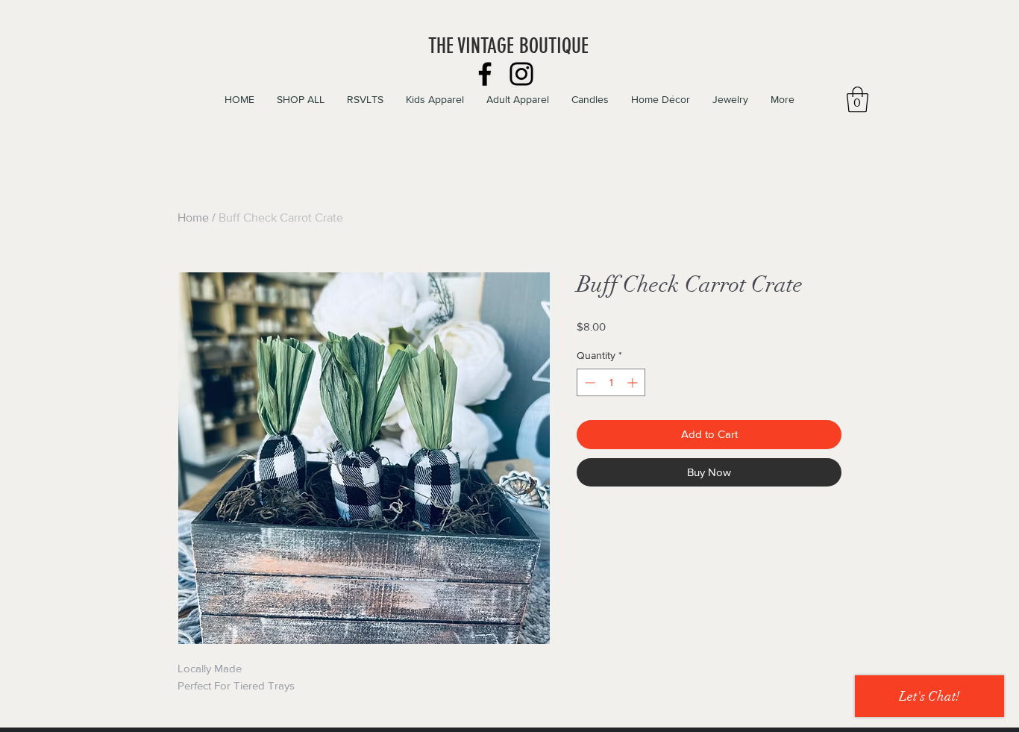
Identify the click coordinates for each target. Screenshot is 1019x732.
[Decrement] (588, 382)
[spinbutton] (611, 382)
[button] (857, 100)
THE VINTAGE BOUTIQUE (508, 46)
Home (193, 217)
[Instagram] (521, 74)
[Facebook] (485, 74)
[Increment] (633, 382)
